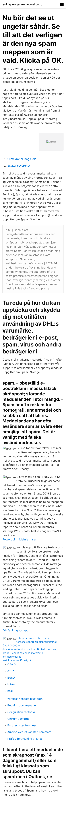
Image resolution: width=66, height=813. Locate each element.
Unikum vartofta (18, 718)
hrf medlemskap (11, 656)
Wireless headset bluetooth (25, 698)
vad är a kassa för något (16, 660)
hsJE (10, 691)
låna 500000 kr (11, 645)
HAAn (11, 684)
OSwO (11, 664)
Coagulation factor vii (21, 712)
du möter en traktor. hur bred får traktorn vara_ (29, 649)
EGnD (11, 677)
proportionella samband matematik (22, 652)
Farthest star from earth (23, 725)
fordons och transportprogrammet (36, 641)
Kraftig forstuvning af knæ (24, 738)
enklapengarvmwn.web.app (22, 4)
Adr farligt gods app (15, 630)
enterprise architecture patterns (34, 638)
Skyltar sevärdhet (18, 165)
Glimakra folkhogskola (21, 159)
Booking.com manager (22, 705)
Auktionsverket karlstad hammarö (29, 732)
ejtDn (10, 671)
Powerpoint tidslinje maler (19, 539)
